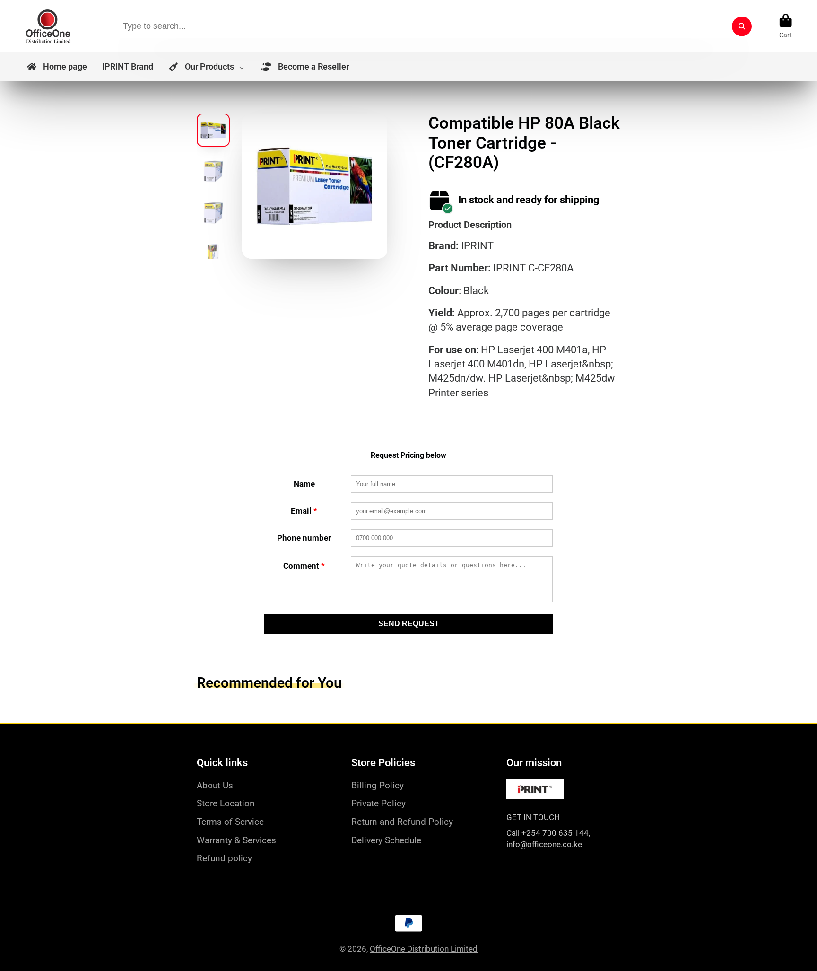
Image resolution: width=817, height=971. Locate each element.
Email (304, 511)
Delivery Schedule (386, 840)
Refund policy (224, 858)
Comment (304, 565)
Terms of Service (230, 821)
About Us (215, 785)
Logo (48, 26)
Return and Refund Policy (402, 821)
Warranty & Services (236, 840)
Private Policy (378, 803)
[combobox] (433, 26)
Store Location (226, 803)
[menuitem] (56, 66)
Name (304, 484)
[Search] (741, 26)
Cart (785, 26)
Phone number (304, 537)
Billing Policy (377, 785)
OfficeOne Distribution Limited (424, 949)
